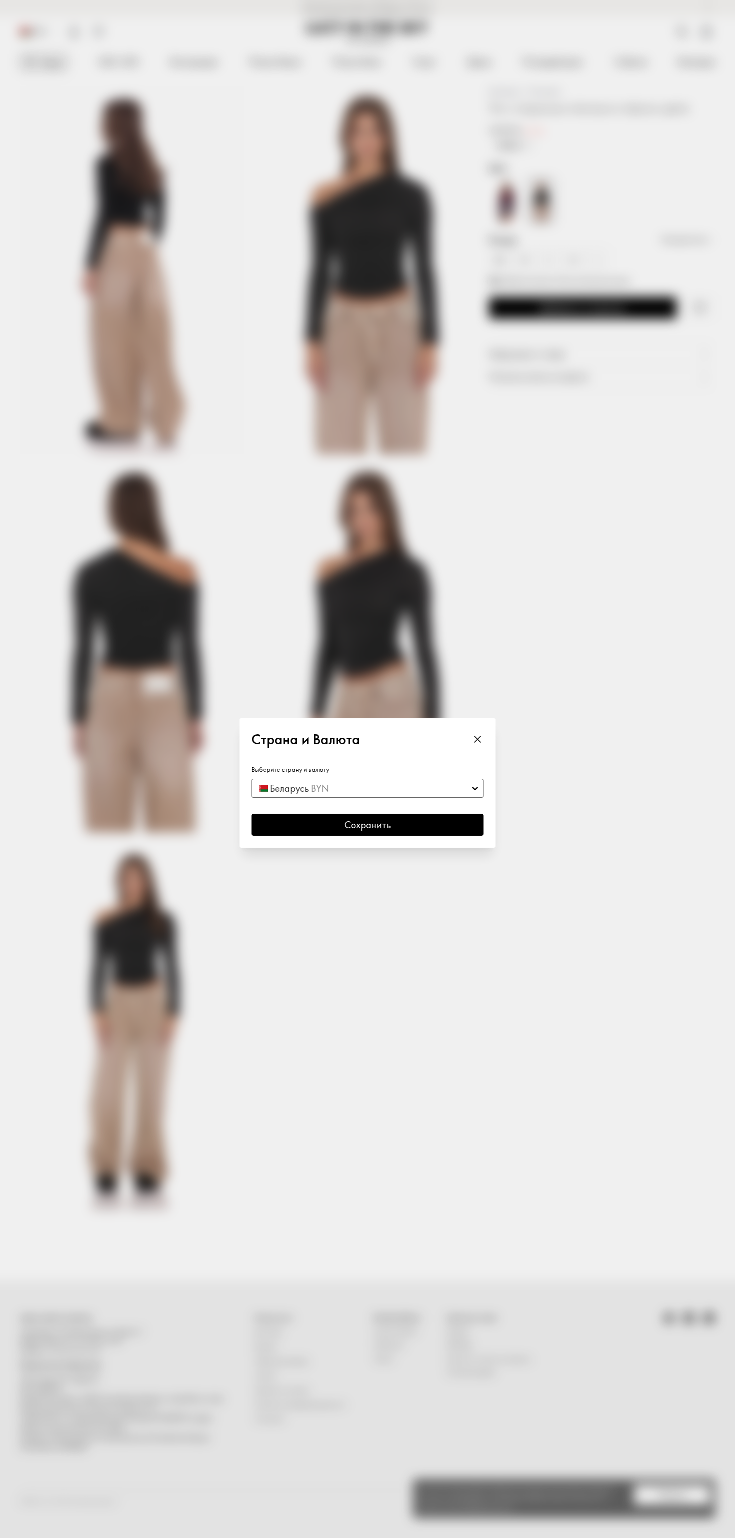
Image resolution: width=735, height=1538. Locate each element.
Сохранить (367, 824)
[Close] (478, 739)
